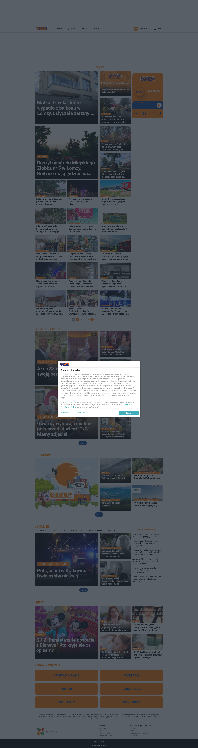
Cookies (73, 407)
